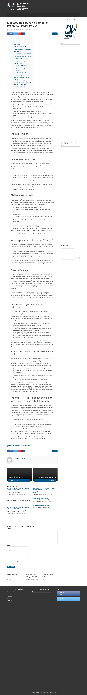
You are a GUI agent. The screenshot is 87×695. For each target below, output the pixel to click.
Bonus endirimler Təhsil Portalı (41, 500)
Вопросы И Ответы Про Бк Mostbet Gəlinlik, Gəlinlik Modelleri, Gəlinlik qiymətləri (18, 501)
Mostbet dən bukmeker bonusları (41, 507)
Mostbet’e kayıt (17, 51)
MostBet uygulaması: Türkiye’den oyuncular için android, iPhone (31, 576)
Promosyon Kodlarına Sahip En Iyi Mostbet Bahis (44, 491)
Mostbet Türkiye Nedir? (19, 86)
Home (13, 15)
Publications (9, 596)
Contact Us (56, 15)
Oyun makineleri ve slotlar (20, 72)
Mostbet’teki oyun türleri (20, 84)
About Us (19, 15)
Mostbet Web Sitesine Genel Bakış (22, 82)
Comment (9, 528)
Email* (62, 252)
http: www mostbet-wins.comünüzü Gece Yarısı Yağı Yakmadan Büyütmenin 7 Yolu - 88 (18, 489)
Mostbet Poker (17, 44)
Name (8, 545)
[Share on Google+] (19, 33)
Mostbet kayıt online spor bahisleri (13, 575)
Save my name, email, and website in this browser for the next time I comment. (25, 561)
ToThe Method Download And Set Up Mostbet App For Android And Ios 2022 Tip (18, 510)
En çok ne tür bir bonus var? (21, 65)
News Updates (10, 594)
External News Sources (12, 591)
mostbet (51, 444)
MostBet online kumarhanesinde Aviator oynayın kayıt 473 (18, 446)
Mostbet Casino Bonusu (19, 48)
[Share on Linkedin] (24, 33)
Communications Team (16, 29)
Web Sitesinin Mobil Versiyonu (21, 81)
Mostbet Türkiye (18, 63)
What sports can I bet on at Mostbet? (23, 49)
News (49, 15)
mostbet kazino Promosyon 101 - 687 (41, 498)
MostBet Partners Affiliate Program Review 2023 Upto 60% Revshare (18, 491)
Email (8, 550)
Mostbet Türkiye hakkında (20, 46)
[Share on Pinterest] (22, 33)
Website (9, 555)
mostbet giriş (36, 342)
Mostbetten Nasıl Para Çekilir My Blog (49, 575)
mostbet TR (56, 444)
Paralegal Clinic (41, 15)
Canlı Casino (17, 70)
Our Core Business (29, 15)
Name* (62, 247)
